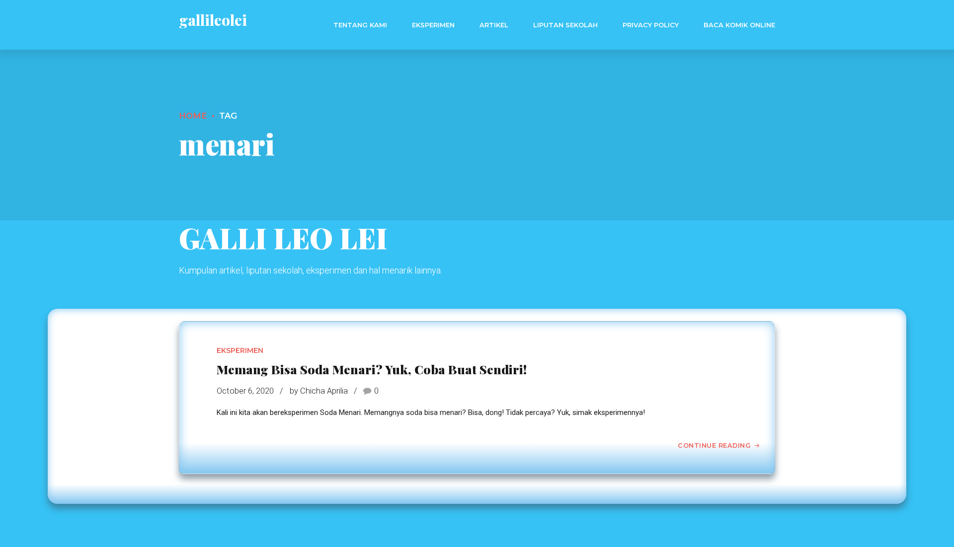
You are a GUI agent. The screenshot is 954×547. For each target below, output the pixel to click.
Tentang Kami (360, 25)
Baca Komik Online (739, 25)
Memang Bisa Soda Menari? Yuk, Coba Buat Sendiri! (372, 369)
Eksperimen (433, 25)
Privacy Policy (651, 25)
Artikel (493, 25)
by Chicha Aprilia (319, 391)
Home (193, 116)
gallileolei (213, 20)
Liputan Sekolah (565, 25)
